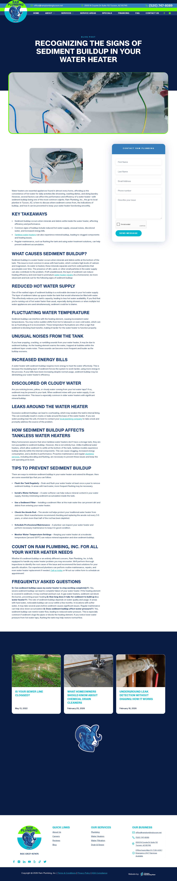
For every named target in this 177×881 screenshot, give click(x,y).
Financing (123, 13)
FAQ (137, 13)
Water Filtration (98, 840)
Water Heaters (97, 836)
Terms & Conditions (67, 873)
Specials (107, 13)
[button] (50, 13)
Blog (54, 844)
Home (36, 13)
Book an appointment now (60, 807)
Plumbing (95, 832)
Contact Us (152, 13)
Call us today (56, 570)
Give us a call (98, 807)
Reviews (56, 840)
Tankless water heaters (25, 234)
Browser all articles (152, 646)
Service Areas (88, 13)
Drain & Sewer (97, 844)
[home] (15, 11)
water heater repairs (63, 275)
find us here (126, 807)
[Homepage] (29, 838)
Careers (56, 836)
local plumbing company (71, 419)
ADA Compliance (99, 873)
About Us (56, 832)
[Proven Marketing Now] (148, 874)
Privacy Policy (83, 873)
